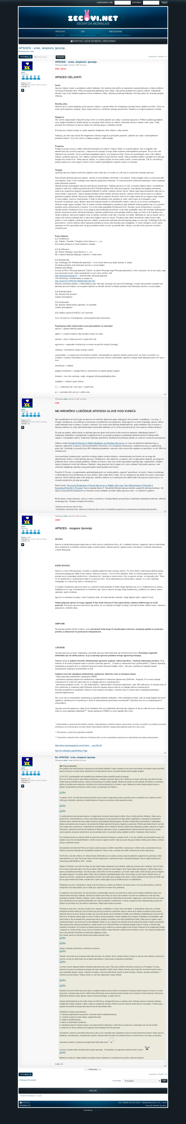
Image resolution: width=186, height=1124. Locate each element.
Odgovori (22, 56)
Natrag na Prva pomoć (28, 1080)
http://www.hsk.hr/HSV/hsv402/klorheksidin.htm (75, 281)
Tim (119, 1103)
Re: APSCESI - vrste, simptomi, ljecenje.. (75, 757)
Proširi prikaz (93, 1069)
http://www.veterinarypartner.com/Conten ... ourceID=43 (78, 745)
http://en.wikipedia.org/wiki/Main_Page (71, 751)
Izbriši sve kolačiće (131, 1103)
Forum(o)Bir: (116, 1081)
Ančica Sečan (97, 1110)
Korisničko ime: (105, 2)
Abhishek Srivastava (159, 1105)
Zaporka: (137, 2)
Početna (78, 41)
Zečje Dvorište (93, 41)
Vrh (165, 394)
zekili (32, 51)
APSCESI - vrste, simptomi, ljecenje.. (43, 48)
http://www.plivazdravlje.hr (66, 276)
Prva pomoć (109, 41)
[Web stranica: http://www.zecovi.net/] (22, 90)
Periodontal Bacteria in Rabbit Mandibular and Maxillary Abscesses (96, 443)
